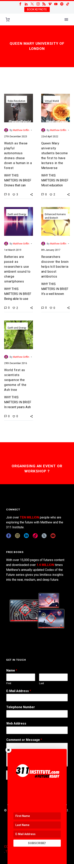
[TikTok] (68, 4)
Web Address (16, 723)
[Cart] (7, 19)
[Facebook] (20, 4)
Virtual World (52, 101)
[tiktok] (35, 535)
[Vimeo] (50, 4)
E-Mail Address (18, 691)
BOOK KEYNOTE (37, 9)
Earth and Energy (17, 214)
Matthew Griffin (21, 130)
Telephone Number (20, 707)
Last (41, 683)
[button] (31, 194)
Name (11, 670)
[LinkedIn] (26, 4)
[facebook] (8, 535)
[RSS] (44, 4)
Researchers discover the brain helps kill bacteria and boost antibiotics (55, 266)
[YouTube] (56, 4)
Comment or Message (24, 740)
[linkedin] (26, 535)
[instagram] (17, 535)
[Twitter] (32, 4)
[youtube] (53, 535)
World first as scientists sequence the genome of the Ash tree (15, 380)
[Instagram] (38, 4)
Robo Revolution (16, 101)
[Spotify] (62, 4)
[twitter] (44, 535)
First (8, 683)
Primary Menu (66, 19)
